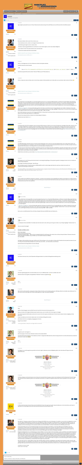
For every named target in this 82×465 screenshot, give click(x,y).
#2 (76, 39)
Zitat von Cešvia (23, 196)
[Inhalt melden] (72, 35)
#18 (76, 375)
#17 (76, 348)
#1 (76, 22)
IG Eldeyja (10, 17)
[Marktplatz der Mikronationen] (41, 6)
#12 (76, 254)
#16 (76, 329)
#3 (76, 61)
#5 (76, 99)
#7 (76, 139)
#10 (76, 193)
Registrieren (71, 11)
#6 (76, 123)
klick (29, 117)
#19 (76, 403)
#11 (76, 217)
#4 (76, 78)
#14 (76, 289)
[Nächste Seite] (8, 20)
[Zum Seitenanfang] (80, 464)
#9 (76, 176)
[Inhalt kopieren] (76, 67)
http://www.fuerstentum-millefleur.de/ (25, 55)
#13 (76, 270)
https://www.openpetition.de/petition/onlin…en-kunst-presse (46, 151)
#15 (76, 306)
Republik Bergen (47, 187)
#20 (76, 419)
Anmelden (66, 11)
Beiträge (7, 34)
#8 (76, 158)
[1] (20, 69)
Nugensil (49, 363)
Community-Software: (37, 463)
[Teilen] (77, 20)
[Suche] (76, 11)
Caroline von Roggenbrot (23, 108)
